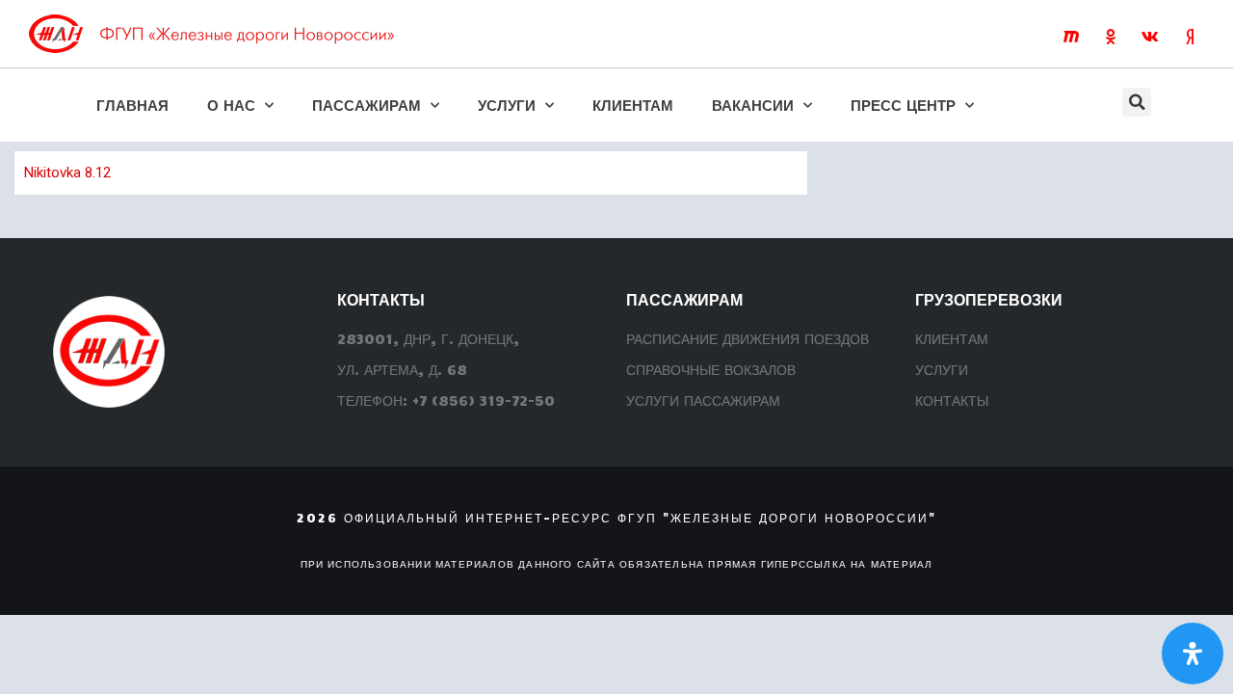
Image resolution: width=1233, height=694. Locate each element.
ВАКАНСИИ (753, 104)
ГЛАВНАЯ (132, 104)
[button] (1136, 102)
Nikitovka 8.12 (67, 172)
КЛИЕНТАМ (632, 104)
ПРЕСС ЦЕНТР (903, 104)
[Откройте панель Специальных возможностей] (1192, 653)
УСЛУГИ (507, 104)
